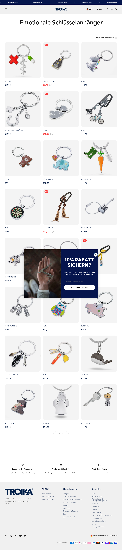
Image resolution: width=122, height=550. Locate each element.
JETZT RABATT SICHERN (79, 287)
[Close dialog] (95, 254)
